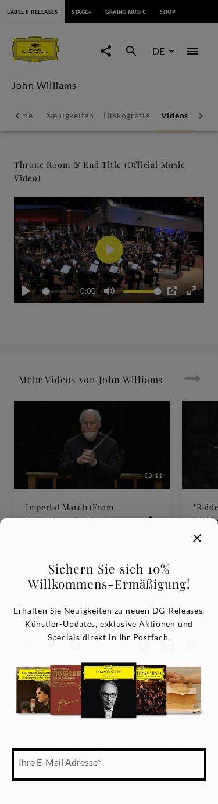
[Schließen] (197, 538)
